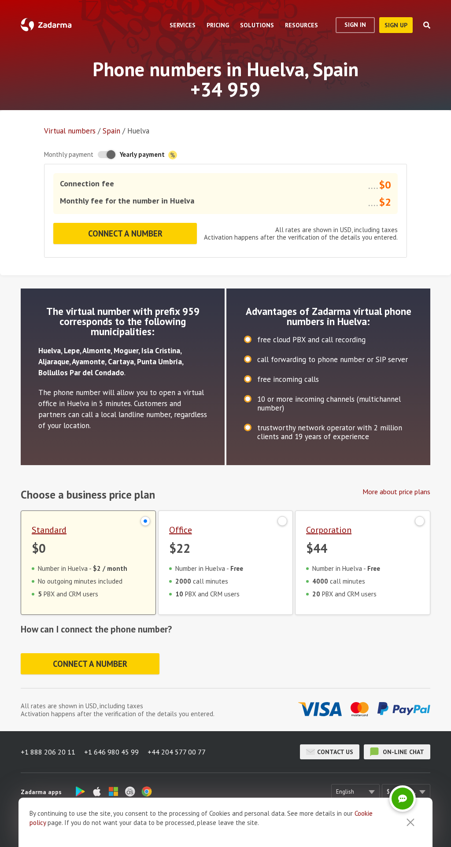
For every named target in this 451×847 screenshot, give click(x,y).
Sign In (355, 25)
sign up (395, 25)
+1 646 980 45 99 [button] (111, 751)
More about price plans (396, 491)
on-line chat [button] (402, 752)
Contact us (335, 752)
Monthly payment (68, 154)
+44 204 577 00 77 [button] (177, 751)
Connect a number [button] (125, 233)
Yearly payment (143, 154)
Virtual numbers (70, 131)
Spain (111, 131)
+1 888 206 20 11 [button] (48, 751)
